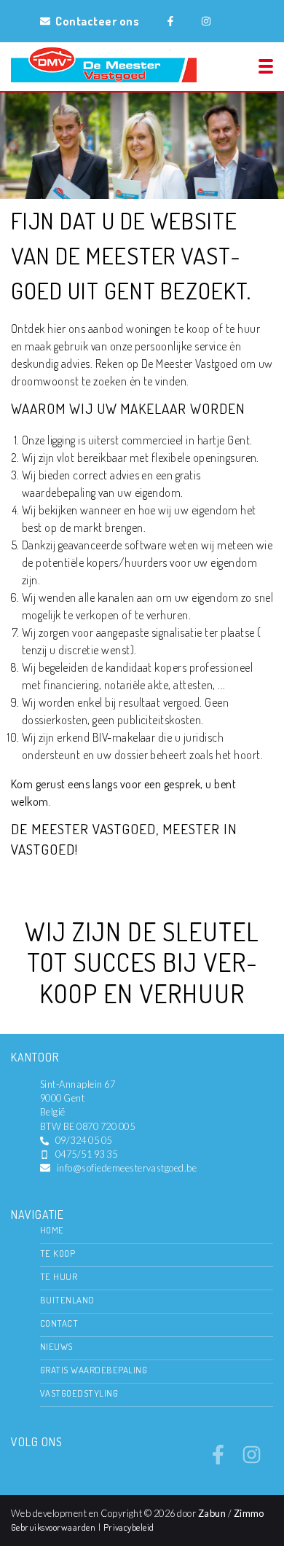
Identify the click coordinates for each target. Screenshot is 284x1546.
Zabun (212, 1513)
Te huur (58, 1276)
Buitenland (67, 1300)
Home (52, 1230)
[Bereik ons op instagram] (251, 1460)
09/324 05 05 (83, 1140)
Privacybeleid (128, 1527)
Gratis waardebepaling (93, 1370)
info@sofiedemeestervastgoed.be (127, 1168)
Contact (59, 1323)
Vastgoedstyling (79, 1393)
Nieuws (56, 1346)
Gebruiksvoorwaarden (54, 1527)
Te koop (57, 1253)
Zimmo (249, 1513)
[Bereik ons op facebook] (218, 1460)
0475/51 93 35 (86, 1154)
